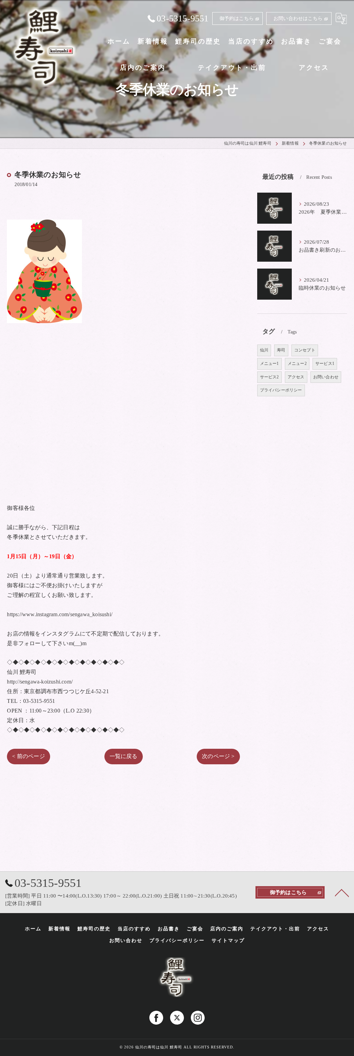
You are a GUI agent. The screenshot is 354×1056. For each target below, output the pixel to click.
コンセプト (304, 350)
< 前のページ (28, 756)
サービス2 (269, 377)
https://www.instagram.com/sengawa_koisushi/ (59, 614)
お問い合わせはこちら (298, 18)
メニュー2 (297, 363)
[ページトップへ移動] (342, 892)
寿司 (281, 350)
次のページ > (218, 756)
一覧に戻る (124, 756)
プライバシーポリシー (281, 390)
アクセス (296, 377)
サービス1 (324, 363)
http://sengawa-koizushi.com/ (40, 682)
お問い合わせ (325, 377)
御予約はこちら (237, 18)
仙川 (264, 350)
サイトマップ (228, 940)
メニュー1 (269, 363)
